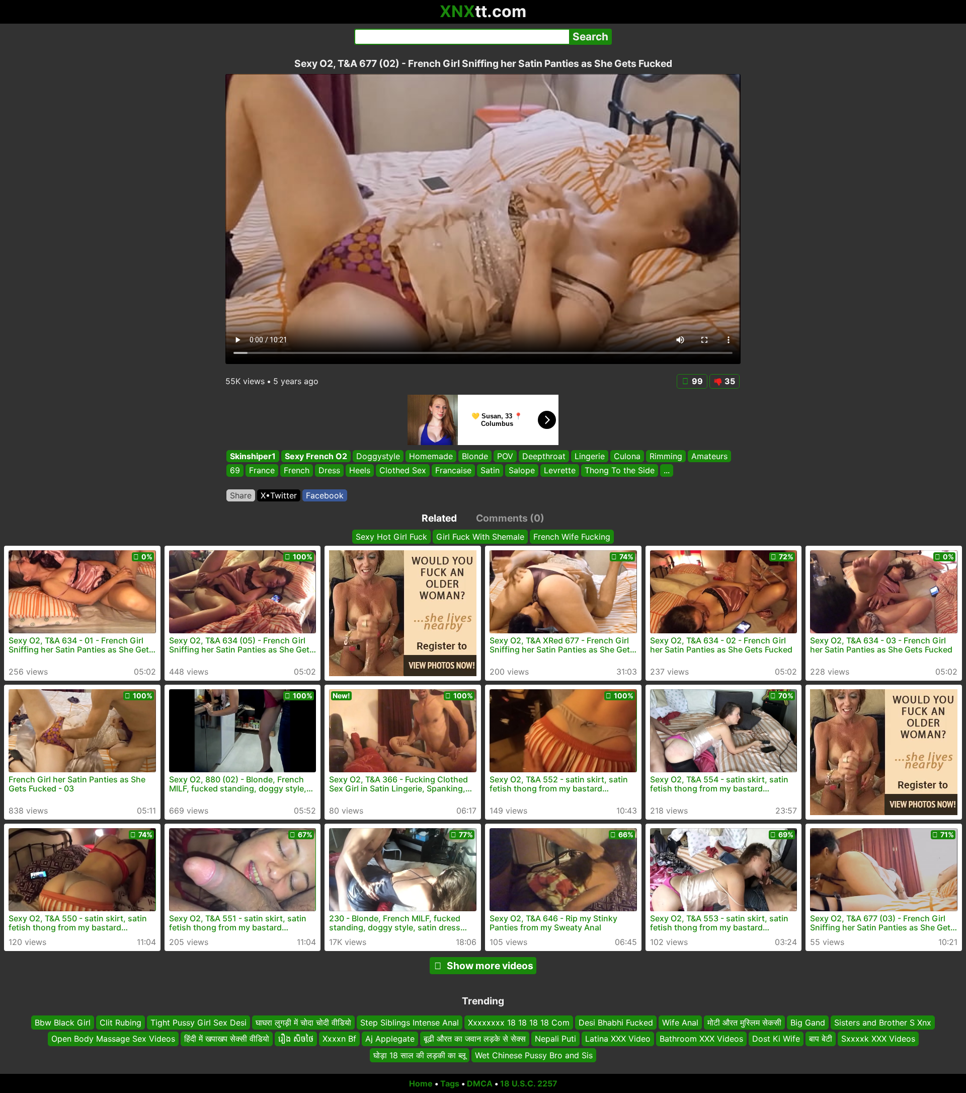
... (667, 471)
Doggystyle (378, 456)
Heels (359, 471)
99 (697, 381)
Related (439, 518)
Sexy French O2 (316, 456)
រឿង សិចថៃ (295, 1039)
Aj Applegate (390, 1039)
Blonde (475, 456)
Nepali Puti (555, 1039)
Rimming (666, 456)
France (262, 471)
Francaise (453, 471)
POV (505, 456)
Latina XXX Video (618, 1039)
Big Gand (807, 1022)
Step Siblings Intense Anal (409, 1022)
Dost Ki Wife (776, 1039)
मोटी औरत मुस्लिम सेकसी (744, 1022)
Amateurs (709, 456)
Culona (627, 456)
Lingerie (590, 456)
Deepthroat (544, 456)
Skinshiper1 (253, 456)
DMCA (480, 1083)
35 (730, 381)
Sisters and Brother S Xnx (882, 1022)
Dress (329, 471)
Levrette (560, 471)
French (296, 471)
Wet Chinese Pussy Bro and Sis (534, 1055)
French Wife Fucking (571, 537)
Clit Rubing (120, 1022)
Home (421, 1083)
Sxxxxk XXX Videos (878, 1039)
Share (241, 495)
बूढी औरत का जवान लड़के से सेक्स (475, 1039)
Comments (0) (510, 518)
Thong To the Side (620, 471)
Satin (490, 471)
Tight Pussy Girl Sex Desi (198, 1022)
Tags (449, 1083)
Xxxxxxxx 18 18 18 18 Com (519, 1022)
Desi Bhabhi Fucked (616, 1022)
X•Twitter (279, 495)
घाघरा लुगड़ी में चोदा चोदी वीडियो (303, 1022)
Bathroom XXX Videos (701, 1039)
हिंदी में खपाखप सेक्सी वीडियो (226, 1039)
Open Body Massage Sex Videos (113, 1039)
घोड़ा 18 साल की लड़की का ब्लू (419, 1055)
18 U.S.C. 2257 (528, 1083)
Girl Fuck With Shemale (480, 537)
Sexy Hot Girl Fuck (391, 537)
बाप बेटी (820, 1039)
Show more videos (490, 966)
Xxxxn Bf (339, 1039)
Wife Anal (680, 1022)
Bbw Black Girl (63, 1022)
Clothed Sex (402, 471)
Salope (522, 471)
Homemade (431, 456)
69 (235, 471)
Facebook (325, 495)
